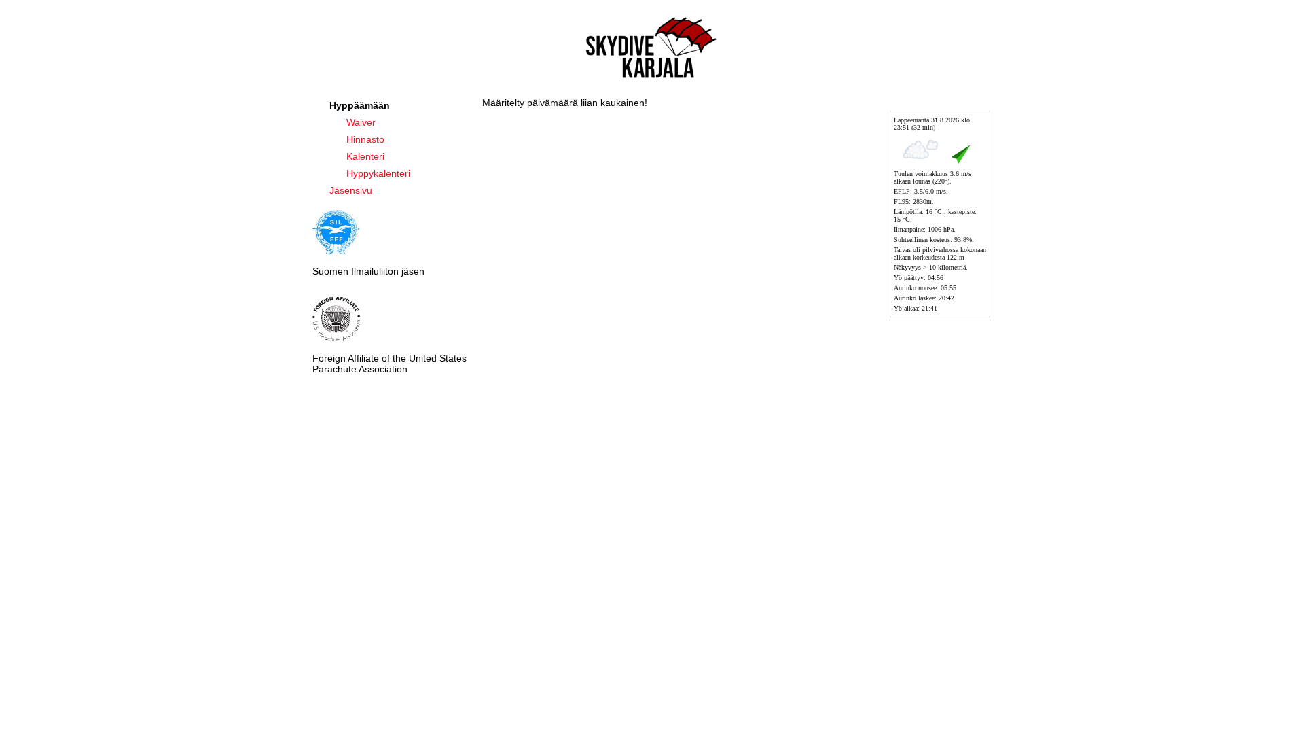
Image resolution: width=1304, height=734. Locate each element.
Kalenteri (365, 156)
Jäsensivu (350, 190)
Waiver (361, 122)
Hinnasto (365, 139)
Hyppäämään (359, 105)
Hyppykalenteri (378, 173)
